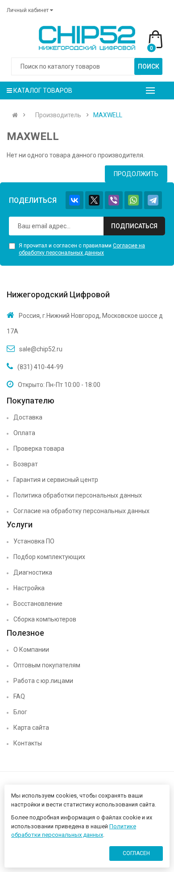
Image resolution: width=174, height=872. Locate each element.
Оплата (24, 432)
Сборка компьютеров (44, 619)
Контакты (27, 743)
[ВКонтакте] (74, 200)
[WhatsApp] (133, 200)
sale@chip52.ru (40, 349)
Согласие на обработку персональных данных (81, 510)
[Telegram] (153, 200)
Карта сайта (31, 727)
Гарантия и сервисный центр (55, 479)
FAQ (19, 696)
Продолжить (136, 173)
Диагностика (32, 572)
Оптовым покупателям (46, 665)
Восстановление (37, 603)
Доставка (27, 417)
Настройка (29, 588)
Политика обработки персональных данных (77, 495)
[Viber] (114, 200)
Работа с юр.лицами (43, 680)
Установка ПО (33, 541)
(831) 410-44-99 (40, 366)
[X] (94, 200)
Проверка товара (38, 448)
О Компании (31, 649)
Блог (20, 712)
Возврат (25, 464)
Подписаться (134, 226)
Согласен (136, 853)
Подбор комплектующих (49, 556)
